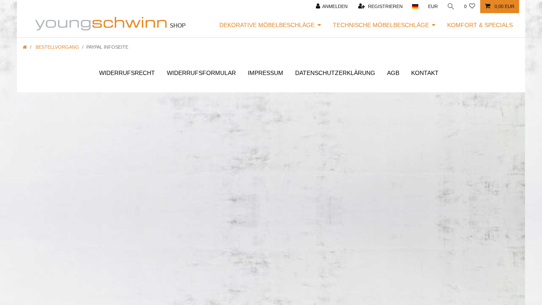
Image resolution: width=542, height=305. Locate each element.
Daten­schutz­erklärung (335, 72)
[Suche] (450, 6)
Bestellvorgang (56, 47)
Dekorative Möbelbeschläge (267, 25)
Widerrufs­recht (127, 72)
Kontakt (425, 72)
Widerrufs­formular (201, 72)
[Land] (415, 6)
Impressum (265, 72)
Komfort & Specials (480, 25)
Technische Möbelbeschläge (381, 25)
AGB (393, 72)
